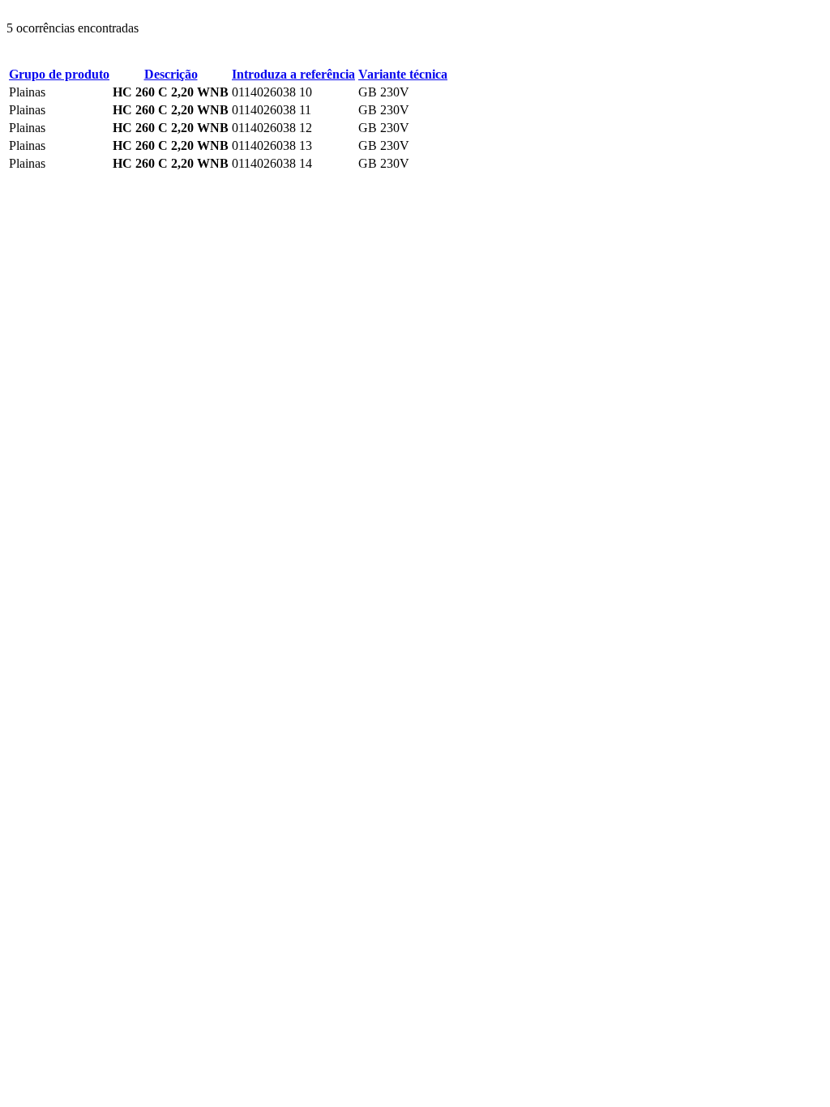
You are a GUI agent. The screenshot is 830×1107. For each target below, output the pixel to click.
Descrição (171, 74)
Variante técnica (402, 74)
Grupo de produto (59, 74)
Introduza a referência (293, 74)
